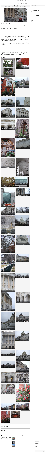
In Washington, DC (7, 426)
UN (31, 21)
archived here (23, 30)
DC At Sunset (5, 427)
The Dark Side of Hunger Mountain (35, 10)
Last (40, 439)
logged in (6, 431)
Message (36, 446)
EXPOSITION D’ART (33, 12)
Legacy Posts (15, 6)
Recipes (32, 20)
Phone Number (36, 443)
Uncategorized (33, 22)
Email (36, 440)
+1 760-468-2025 (25, 0)
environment (15, 31)
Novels (32, 18)
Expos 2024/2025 (33, 11)
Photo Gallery (19, 6)
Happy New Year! (3, 57)
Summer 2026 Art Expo (34, 9)
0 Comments (24, 6)
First (35, 439)
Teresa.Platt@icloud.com (20, 0)
